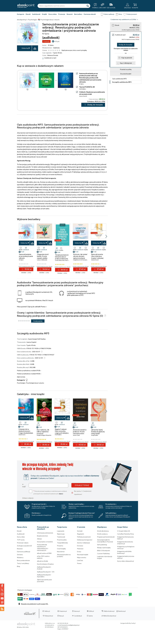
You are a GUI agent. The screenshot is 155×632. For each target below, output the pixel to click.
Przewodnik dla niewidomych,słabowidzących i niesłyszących (42, 547)
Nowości (70, 14)
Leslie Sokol (58, 260)
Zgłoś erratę (21, 377)
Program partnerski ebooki (106, 537)
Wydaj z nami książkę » (76, 504)
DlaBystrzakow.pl (109, 611)
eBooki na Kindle (42, 561)
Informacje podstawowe (45, 533)
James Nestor (83, 96)
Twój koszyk (61, 537)
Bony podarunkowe (23, 560)
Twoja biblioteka (62, 543)
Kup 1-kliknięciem (126, 63)
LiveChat (80, 560)
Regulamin (80, 534)
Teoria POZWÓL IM (87, 87)
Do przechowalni (125, 74)
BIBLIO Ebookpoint (103, 550)
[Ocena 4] (55, 50)
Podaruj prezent (131, 14)
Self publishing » (111, 513)
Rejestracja (60, 534)
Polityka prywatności (84, 537)
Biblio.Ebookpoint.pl (110, 616)
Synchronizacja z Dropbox (45, 564)
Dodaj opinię (37, 321)
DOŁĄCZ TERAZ (82, 485)
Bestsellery (78, 14)
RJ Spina (50, 45)
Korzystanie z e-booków (45, 542)
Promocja (46, 41)
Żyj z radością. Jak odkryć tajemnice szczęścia (43, 431)
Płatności (80, 549)
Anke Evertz (22, 434)
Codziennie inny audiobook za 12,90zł (123, 19)
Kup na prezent (126, 58)
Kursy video (53, 14)
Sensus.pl (77, 611)
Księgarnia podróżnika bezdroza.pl (124, 552)
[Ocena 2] (51, 50)
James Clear (76, 435)
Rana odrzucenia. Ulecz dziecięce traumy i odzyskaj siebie (97, 257)
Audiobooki (36, 14)
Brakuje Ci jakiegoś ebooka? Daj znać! (82, 513)
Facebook (2, 586)
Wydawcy (20, 557)
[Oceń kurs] (24, 321)
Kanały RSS (2, 609)
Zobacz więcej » (28, 498)
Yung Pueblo (94, 435)
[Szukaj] (87, 6)
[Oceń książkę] (54, 50)
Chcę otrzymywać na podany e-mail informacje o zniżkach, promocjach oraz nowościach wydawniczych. (50, 492)
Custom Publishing (103, 553)
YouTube (2, 598)
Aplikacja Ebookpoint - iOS (45, 572)
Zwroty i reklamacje (83, 543)
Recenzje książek (82, 554)
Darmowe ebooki (90, 14)
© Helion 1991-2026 (23, 627)
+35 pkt (56, 41)
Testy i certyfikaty (23, 563)
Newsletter (61, 551)
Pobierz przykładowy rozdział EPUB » (29, 370)
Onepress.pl (63, 611)
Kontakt (80, 531)
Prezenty (60, 546)
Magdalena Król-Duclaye (80, 260)
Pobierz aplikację (108, 14)
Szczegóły (121, 82)
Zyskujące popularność (24, 546)
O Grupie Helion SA (123, 531)
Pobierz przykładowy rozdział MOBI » (29, 374)
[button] (106, 236)
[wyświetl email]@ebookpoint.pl (70, 625)
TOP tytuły (21, 540)
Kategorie (20, 14)
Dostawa (80, 546)
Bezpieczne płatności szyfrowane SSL (34, 604)
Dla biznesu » (36, 513)
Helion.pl (47, 611)
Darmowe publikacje (23, 551)
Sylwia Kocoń (95, 260)
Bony (120, 14)
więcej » (61, 493)
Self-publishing (102, 545)
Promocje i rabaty (22, 543)
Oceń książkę (61, 549)
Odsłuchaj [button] (25, 48)
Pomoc (43, 307)
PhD (63, 260)
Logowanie (60, 531)
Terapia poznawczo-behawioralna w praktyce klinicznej (62, 257)
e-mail (24, 485)
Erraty (79, 551)
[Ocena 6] (59, 50)
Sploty (91, 616)
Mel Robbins (82, 89)
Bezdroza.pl (122, 611)
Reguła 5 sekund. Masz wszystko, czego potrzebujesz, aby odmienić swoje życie (62, 433)
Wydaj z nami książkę (104, 547)
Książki (44, 14)
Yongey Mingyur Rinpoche (44, 435)
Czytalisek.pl (78, 616)
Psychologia (21, 383)
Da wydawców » (111, 504)
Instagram (2, 594)
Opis (119, 79)
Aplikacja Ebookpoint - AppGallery (44, 576)
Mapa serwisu (81, 557)
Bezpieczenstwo (42, 536)
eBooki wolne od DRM (44, 553)
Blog (18, 566)
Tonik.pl (133, 623)
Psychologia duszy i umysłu (35, 383)
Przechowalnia (62, 540)
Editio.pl (91, 611)
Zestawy (20, 554)
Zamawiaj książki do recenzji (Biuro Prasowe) (105, 541)
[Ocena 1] (49, 50)
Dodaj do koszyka (125, 45)
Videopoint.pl (48, 616)
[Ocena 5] (57, 50)
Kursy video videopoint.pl (125, 561)
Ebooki (28, 14)
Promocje (61, 14)
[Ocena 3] (53, 50)
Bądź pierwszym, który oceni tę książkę (74, 50)
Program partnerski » (39, 504)
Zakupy (39, 539)
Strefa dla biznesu (103, 531)
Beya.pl (61, 616)
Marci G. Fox (68, 260)
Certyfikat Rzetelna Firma (125, 534)
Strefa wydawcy (102, 534)
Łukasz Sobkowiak (42, 260)
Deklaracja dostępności (84, 540)
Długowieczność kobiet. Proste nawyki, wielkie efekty (43, 257)
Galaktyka (56, 48)
